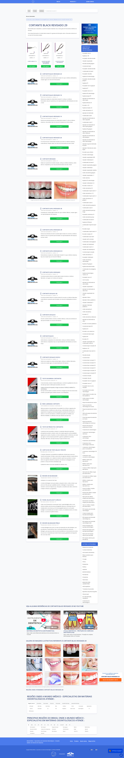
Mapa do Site (91, 741)
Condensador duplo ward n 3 (89, 231)
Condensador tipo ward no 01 (88, 351)
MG (32, 724)
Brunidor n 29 (85, 105)
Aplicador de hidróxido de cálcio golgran (88, 136)
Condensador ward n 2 (87, 247)
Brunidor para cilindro (87, 152)
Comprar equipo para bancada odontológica (87, 513)
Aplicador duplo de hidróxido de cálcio (89, 144)
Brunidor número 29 (87, 185)
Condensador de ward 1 (88, 162)
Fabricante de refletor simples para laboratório (88, 497)
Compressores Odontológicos (86, 601)
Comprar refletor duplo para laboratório (89, 468)
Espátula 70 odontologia (88, 180)
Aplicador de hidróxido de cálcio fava (88, 289)
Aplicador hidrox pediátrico (88, 300)
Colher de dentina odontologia (86, 260)
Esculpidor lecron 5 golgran (89, 381)
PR (41, 724)
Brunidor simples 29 (87, 234)
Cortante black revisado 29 (88, 368)
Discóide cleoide (86, 355)
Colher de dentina (86, 311)
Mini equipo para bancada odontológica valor (88, 522)
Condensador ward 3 (87, 207)
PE (51, 724)
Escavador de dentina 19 (88, 214)
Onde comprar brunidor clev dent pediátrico (89, 394)
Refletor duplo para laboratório (87, 460)
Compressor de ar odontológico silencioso (88, 443)
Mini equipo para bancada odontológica (88, 509)
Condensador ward (87, 115)
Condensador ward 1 (68, 19)
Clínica (84, 561)
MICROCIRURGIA (86, 572)
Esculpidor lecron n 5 (87, 91)
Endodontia (85, 564)
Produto (72, 1)
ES (35, 724)
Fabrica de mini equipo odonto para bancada (87, 534)
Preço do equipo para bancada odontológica (87, 526)
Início (71, 741)
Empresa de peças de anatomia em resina (87, 426)
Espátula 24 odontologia (88, 76)
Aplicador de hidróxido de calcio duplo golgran (88, 125)
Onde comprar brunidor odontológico (88, 399)
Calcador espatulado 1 (87, 286)
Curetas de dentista (87, 550)
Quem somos (90, 1)
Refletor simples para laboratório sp (87, 485)
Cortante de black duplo (88, 334)
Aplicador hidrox (86, 297)
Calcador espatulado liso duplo (88, 294)
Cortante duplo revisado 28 (89, 345)
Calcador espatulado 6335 (88, 157)
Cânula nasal (85, 594)
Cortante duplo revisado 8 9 (89, 373)
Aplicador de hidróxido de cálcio (88, 320)
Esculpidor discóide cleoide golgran (88, 79)
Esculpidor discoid (86, 378)
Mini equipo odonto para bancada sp (88, 538)
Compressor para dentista (88, 440)
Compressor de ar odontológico (86, 437)
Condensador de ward (87, 71)
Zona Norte (39, 703)
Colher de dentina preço (88, 217)
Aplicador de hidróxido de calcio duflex (88, 283)
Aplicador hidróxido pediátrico (87, 305)
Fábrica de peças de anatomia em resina (89, 414)
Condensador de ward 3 (88, 219)
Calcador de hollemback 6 (88, 249)
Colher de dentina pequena (89, 205)
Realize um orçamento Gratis (110, 679)
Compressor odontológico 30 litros (89, 452)
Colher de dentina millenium (89, 317)
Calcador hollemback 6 (50, 19)
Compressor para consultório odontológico (88, 456)
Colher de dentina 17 (87, 254)
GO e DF (62, 724)
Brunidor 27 (85, 314)
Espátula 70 (85, 83)
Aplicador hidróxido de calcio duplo (89, 148)
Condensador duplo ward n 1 (89, 190)
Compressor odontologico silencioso (88, 433)
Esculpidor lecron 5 (87, 277)
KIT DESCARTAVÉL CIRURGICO (86, 597)
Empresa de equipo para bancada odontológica (88, 530)
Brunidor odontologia (87, 154)
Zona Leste (58, 703)
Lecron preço (85, 280)
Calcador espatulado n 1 (88, 175)
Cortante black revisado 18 (31, 19)
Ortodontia (85, 577)
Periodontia (85, 574)
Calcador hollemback (87, 167)
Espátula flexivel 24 (87, 102)
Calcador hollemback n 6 (88, 183)
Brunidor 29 (85, 339)
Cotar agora (32, 66)
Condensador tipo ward (88, 236)
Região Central (31, 703)
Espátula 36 (85, 336)
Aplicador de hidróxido (87, 113)
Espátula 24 (85, 328)
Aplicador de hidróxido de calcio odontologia (88, 140)
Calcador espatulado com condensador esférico (88, 342)
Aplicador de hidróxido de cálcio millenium (88, 132)
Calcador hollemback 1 (87, 302)
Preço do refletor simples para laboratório (88, 489)
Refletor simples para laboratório (87, 480)
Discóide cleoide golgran (88, 63)
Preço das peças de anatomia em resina (89, 418)
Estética (84, 567)
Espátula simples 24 (87, 108)
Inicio (58, 1)
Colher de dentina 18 (87, 188)
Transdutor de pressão (88, 589)
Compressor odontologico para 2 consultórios (88, 448)
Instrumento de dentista (88, 552)
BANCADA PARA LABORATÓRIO (86, 583)
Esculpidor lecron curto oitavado (88, 386)
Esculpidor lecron (86, 53)
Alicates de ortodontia (87, 547)
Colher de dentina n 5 (87, 110)
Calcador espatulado (87, 61)
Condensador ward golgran (89, 241)
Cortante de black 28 (87, 326)
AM (66, 724)
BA (54, 724)
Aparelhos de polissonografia (89, 591)
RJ (28, 724)
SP (38, 724)
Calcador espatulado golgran (89, 165)
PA (69, 724)
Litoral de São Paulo (75, 703)
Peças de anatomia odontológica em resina (88, 405)
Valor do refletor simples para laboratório (88, 505)
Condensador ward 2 (87, 202)
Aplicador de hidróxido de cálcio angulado (88, 118)
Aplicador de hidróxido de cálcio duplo (88, 99)
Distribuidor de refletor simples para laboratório (88, 501)
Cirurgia (84, 559)
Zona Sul (52, 703)
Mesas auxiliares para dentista (87, 555)
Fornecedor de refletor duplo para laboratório (89, 476)
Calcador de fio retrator (88, 239)
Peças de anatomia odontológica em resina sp (88, 422)
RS (48, 724)
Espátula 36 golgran (87, 129)
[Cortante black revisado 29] (32, 47)
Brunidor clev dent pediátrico (89, 323)
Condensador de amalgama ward (89, 269)
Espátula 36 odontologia (41, 19)
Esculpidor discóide (87, 74)
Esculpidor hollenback (87, 257)
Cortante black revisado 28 (88, 365)
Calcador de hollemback (88, 244)
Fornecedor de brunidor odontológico (88, 390)
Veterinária (85, 579)
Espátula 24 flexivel (87, 222)
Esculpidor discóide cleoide (88, 58)
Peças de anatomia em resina (89, 402)
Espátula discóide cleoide (59, 19)
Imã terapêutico (86, 586)
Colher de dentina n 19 (87, 193)
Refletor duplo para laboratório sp (87, 464)
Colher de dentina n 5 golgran (87, 199)
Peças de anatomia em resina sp (89, 409)
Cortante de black (86, 66)
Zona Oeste (45, 703)
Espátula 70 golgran (87, 264)
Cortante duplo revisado (88, 252)
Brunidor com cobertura (88, 331)
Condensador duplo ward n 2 (89, 196)
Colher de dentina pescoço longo (88, 211)
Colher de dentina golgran (88, 172)
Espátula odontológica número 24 (87, 273)
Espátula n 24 (85, 348)
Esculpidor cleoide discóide (88, 68)
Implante (84, 569)
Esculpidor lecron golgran (88, 85)
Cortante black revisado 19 (88, 360)
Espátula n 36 (85, 56)
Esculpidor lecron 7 (87, 383)
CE (57, 724)
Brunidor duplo (86, 229)
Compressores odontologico (89, 429)
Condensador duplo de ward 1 (89, 225)
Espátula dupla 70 (86, 96)
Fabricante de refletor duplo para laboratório (89, 472)
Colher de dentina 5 (87, 309)
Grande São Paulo (65, 703)
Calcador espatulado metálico (89, 170)
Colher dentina (86, 178)
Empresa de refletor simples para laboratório (89, 493)
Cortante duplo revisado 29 (89, 370)
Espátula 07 (85, 88)
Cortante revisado (86, 375)
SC (44, 724)
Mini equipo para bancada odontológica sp (88, 518)
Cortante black (86, 357)
